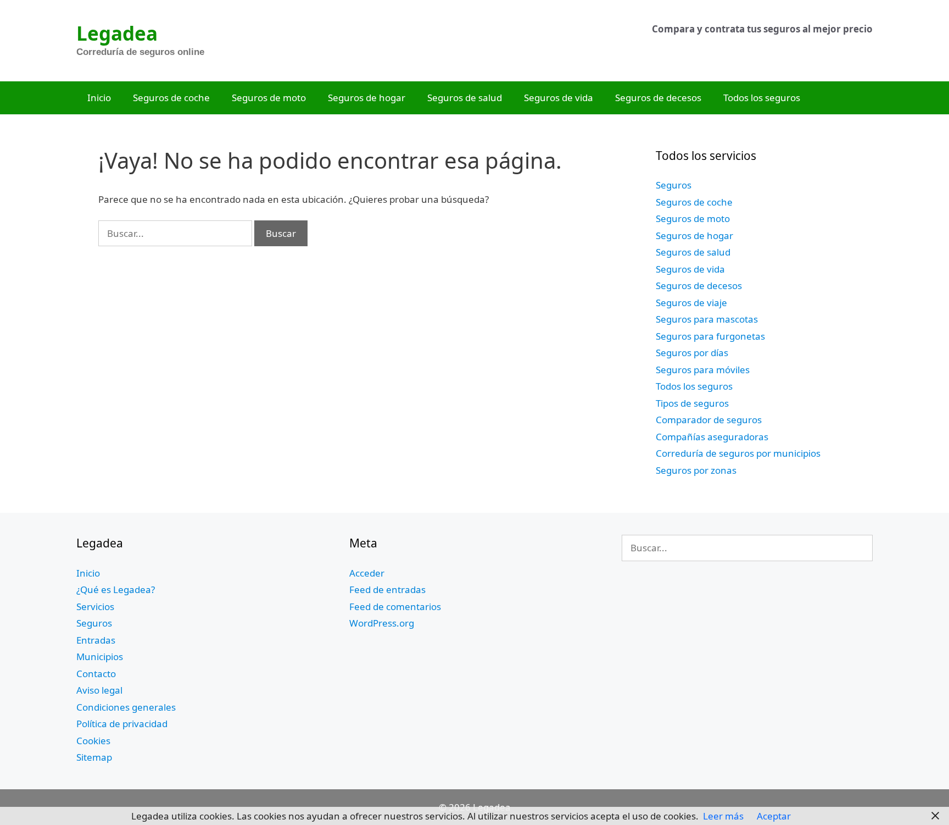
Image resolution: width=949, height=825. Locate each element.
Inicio (99, 97)
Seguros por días (692, 352)
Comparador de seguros (709, 419)
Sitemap (94, 757)
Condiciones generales (126, 707)
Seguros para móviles (703, 369)
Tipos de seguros (692, 403)
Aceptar (774, 816)
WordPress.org (381, 623)
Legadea (117, 33)
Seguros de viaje (691, 302)
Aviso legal (99, 690)
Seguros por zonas (696, 470)
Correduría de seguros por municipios (738, 453)
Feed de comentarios (395, 606)
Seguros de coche (171, 97)
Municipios (99, 656)
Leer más (723, 816)
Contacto (96, 673)
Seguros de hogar (366, 97)
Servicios (95, 606)
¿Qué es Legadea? (115, 589)
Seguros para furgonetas (710, 336)
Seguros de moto (269, 97)
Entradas (95, 640)
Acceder (366, 573)
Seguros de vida (558, 97)
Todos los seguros (761, 97)
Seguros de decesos (658, 97)
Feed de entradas (387, 589)
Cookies (93, 740)
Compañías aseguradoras (712, 436)
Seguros (673, 185)
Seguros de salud (464, 97)
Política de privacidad (122, 723)
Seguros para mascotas (707, 319)
